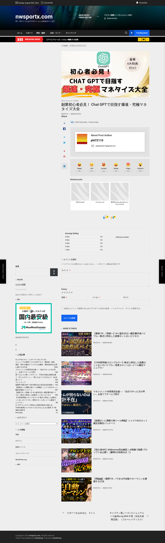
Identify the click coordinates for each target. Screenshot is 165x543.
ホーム (19, 33)
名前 (64, 297)
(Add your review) (122, 237)
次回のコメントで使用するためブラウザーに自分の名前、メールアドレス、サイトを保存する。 (103, 308)
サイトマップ (71, 33)
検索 (17, 266)
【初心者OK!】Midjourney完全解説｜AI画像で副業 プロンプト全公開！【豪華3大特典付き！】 (120, 451)
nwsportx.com (34, 16)
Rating (64, 289)
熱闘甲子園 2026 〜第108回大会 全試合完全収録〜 (34, 385)
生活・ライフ (55, 33)
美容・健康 (40, 33)
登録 (17, 434)
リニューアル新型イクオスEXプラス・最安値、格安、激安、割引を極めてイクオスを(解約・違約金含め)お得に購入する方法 (36, 364)
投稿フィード (20, 447)
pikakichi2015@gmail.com (105, 146)
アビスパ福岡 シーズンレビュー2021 (118, 15)
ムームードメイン (22, 337)
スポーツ (29, 33)
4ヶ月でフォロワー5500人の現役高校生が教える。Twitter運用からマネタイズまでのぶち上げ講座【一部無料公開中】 (35, 407)
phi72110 (64, 114)
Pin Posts (19, 413)
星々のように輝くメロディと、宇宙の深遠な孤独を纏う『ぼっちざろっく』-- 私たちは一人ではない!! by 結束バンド (36, 377)
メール (96, 297)
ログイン (18, 441)
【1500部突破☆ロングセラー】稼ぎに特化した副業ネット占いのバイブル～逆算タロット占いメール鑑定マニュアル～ (119, 365)
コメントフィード (22, 453)
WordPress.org (21, 460)
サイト (126, 297)
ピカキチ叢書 (20, 284)
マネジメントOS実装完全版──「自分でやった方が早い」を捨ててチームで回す (119, 392)
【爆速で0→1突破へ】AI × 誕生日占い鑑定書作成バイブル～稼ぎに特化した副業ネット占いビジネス (119, 334)
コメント (66, 270)
